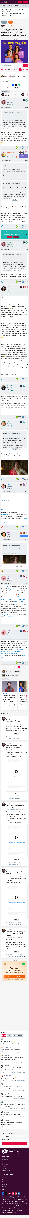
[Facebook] (3, 1193)
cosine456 (22, 1052)
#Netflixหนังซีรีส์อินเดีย (17, 597)
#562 (26, 160)
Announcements (18, 1035)
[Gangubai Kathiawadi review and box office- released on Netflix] (2, 69)
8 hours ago (15, 1043)
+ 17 (26, 576)
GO (20, 69)
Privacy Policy (6, 1171)
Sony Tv (4, 1184)
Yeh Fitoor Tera (7, 1047)
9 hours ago (13, 1072)
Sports (5, 1083)
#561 (26, 107)
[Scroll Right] (27, 95)
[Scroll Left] (2, 95)
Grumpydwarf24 (19, 956)
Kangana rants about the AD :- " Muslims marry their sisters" (13, 1068)
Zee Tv (4, 1180)
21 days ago (10, 924)
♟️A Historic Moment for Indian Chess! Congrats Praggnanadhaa (12, 1087)
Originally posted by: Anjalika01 (12, 165)
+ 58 (26, 532)
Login (20, 2)
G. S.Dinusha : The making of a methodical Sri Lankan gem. (13, 1105)
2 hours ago (15, 1052)
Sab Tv (4, 1186)
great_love (22, 1043)
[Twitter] (6, 1193)
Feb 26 (3, 509)
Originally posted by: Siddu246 (11, 433)
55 (13, 667)
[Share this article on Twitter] (16, 85)
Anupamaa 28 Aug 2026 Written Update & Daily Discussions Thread (13, 1058)
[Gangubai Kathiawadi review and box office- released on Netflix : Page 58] (24, 69)
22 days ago (10, 956)
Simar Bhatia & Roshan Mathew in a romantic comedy (11, 1123)
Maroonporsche (21, 1072)
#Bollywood (19, 649)
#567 (26, 491)
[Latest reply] (21, 738)
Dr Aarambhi (7, 1039)
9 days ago (10, 864)
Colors (4, 1182)
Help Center (5, 1166)
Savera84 (22, 1090)
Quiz (23, 6)
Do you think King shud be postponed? (12, 1114)
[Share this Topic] (10, 85)
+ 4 (26, 484)
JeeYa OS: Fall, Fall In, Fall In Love (10, 1049)
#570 (26, 638)
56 (16, 667)
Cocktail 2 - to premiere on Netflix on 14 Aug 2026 (14, 720)
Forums (10, 6)
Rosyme (17, 924)
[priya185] (2, 76)
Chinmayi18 (22, 1080)
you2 (23, 1098)
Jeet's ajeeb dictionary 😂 (8, 1078)
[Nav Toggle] (2, 2)
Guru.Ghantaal (17, 798)
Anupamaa (6, 1055)
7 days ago (10, 738)
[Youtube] (9, 1193)
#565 (26, 393)
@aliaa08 (24, 518)
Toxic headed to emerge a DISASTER (11, 1096)
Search (25, 65)
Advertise (5, 1162)
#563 (26, 249)
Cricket (5, 1102)
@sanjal (3, 522)
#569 (26, 583)
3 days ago (10, 798)
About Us (5, 1160)
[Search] (15, 2)
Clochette (22, 1117)
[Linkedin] (19, 1193)
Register (25, 2)
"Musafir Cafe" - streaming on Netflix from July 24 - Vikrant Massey (15, 933)
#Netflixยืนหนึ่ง (5, 587)
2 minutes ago (17, 1098)
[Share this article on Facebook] (13, 85)
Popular (10, 1035)
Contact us (5, 1164)
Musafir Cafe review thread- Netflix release (15, 806)
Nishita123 (16, 738)
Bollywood (7, 26)
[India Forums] (9, 2)
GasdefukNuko (21, 1108)
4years (6, 76)
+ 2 (26, 286)
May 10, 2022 (19, 621)
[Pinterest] (16, 1193)
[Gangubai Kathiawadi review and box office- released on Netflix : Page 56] (5, 69)
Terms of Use (6, 1168)
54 (10, 667)
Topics (17, 6)
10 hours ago (14, 1062)
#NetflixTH (4, 599)
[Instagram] (13, 1193)
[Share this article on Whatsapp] (19, 85)
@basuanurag (5, 500)
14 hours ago (16, 1090)
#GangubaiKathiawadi (7, 514)
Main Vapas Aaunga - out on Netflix (15, 873)
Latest (3, 1035)
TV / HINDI (5, 693)
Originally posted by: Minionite (12, 112)
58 (22, 667)
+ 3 (26, 385)
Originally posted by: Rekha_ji (11, 545)
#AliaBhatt (4, 651)
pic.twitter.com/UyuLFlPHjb (9, 653)
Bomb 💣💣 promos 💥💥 (8, 1041)
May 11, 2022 (19, 601)
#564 (26, 294)
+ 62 (26, 152)
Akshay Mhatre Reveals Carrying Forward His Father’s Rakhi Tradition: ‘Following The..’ (9, 699)
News (3, 6)
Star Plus (4, 1177)
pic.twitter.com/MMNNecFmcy (16, 599)
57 (19, 667)
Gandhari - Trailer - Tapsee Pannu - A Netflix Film (14, 746)
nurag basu (4, 495)
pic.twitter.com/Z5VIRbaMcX (9, 619)
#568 (26, 539)
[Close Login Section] (26, 234)
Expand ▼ (16, 733)
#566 (26, 429)
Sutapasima (22, 1062)
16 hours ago (13, 1108)
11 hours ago (15, 1080)
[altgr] (10, 76)
